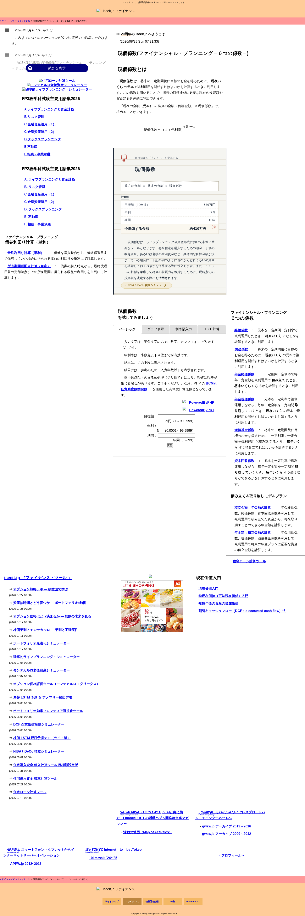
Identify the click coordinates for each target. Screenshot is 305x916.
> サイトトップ (7, 21)
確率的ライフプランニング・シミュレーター (46, 657)
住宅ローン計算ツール (249, 561)
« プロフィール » (231, 855)
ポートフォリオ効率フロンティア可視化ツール (48, 711)
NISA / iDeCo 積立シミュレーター (148, 285)
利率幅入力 (183, 329)
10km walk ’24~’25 (103, 858)
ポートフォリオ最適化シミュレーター (41, 643)
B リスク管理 (34, 117)
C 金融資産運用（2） (40, 132)
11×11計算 (212, 329)
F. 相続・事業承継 (37, 224)
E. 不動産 (31, 217)
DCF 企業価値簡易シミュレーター (38, 724)
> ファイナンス (22, 21)
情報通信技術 (152, 901)
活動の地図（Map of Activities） (147, 832)
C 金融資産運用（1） (40, 124)
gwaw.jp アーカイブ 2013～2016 (226, 826)
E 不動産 (30, 146)
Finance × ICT (193, 901)
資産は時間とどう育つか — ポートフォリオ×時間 (50, 602)
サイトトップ (112, 901)
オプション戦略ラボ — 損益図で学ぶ (40, 589)
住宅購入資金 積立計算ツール (35, 778)
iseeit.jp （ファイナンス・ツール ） (38, 577)
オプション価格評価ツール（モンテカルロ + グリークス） (56, 684)
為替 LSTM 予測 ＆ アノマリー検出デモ (42, 697)
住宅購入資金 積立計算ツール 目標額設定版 (45, 765)
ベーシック (127, 329)
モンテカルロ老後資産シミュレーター (41, 670)
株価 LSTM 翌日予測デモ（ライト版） (42, 738)
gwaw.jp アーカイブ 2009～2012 (226, 834)
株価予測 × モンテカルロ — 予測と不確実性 (45, 630)
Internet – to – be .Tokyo (123, 849)
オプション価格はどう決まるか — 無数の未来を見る (52, 616)
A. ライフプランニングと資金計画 (49, 179)
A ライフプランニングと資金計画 (49, 109)
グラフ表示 (155, 329)
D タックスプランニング (42, 139)
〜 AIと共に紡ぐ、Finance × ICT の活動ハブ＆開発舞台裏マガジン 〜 (152, 818)
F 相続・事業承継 (37, 154)
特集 (173, 901)
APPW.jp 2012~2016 (25, 863)
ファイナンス (132, 901)
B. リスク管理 (34, 187)
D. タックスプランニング (43, 209)
